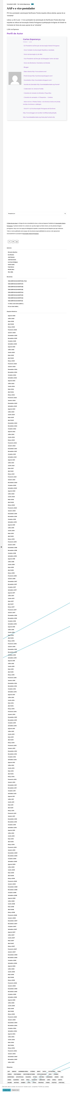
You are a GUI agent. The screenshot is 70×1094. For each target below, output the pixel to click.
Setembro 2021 (12, 457)
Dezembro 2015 (12, 649)
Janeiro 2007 (12, 952)
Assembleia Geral (23, 1071)
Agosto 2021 (11, 460)
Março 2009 (11, 878)
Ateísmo (32, 1071)
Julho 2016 (11, 629)
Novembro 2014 (12, 686)
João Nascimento (12, 259)
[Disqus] (37, 145)
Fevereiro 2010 (12, 847)
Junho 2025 (11, 352)
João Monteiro (11, 257)
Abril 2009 (11, 875)
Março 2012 (11, 776)
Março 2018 (11, 573)
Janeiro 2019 (11, 544)
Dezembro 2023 (12, 403)
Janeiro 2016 (11, 646)
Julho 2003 (11, 1062)
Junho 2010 (11, 836)
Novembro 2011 (12, 788)
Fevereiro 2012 (12, 779)
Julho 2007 (11, 935)
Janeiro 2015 (11, 680)
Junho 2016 (11, 632)
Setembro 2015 (12, 658)
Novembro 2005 (12, 991)
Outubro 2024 (12, 375)
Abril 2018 (11, 570)
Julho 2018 (11, 561)
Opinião (23, 1082)
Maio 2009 (11, 872)
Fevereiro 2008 (12, 915)
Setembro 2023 (12, 406)
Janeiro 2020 (12, 510)
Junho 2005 (11, 1005)
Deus (50, 1074)
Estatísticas (19, 1077)
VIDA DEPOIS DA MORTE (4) (15, 292)
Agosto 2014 (11, 694)
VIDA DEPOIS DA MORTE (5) (15, 289)
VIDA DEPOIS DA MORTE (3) (15, 295)
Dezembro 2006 (12, 954)
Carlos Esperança (31, 39)
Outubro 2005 (12, 994)
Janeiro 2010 (11, 850)
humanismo (49, 1077)
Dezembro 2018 (12, 547)
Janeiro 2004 (12, 1053)
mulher (10, 1082)
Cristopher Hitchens (29, 1074)
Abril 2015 (10, 672)
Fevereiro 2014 (12, 711)
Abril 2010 (11, 841)
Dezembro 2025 (12, 335)
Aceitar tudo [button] (7, 1090)
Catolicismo (51, 1071)
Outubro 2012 (12, 757)
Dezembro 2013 (12, 717)
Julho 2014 (11, 697)
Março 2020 (11, 505)
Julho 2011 (11, 799)
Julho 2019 (11, 527)
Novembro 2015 (12, 652)
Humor (56, 1077)
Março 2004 (11, 1048)
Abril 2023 (11, 420)
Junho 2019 (11, 530)
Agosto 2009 (11, 864)
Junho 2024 (11, 386)
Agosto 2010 (11, 830)
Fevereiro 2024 (12, 397)
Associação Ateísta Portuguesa (31, 233)
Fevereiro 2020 (12, 508)
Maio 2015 (10, 669)
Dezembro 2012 (12, 751)
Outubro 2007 (12, 926)
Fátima (35, 1077)
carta (44, 1071)
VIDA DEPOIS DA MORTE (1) (15, 300)
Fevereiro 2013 (12, 745)
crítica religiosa (41, 1074)
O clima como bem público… (16, 303)
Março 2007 (11, 946)
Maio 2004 (11, 1042)
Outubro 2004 (12, 1028)
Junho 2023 (11, 414)
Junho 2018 (11, 564)
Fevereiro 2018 (12, 576)
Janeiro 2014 (11, 714)
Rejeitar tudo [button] (15, 1090)
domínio (56, 1074)
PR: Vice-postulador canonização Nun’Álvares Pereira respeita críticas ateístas (31, 13)
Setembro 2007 (12, 929)
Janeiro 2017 (11, 612)
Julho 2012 (11, 765)
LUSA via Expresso (13, 29)
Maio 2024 (11, 389)
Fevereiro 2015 (12, 677)
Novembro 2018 (12, 550)
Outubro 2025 (12, 341)
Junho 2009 (11, 870)
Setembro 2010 (12, 827)
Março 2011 (11, 810)
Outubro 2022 (12, 428)
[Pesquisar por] (65, 213)
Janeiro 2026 (11, 332)
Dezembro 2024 (12, 369)
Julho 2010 (11, 833)
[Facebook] (9, 241)
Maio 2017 (11, 601)
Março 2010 (11, 844)
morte (60, 1079)
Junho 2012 (11, 768)
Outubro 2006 (12, 960)
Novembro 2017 (12, 584)
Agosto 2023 (11, 409)
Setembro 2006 (12, 963)
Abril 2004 (11, 1045)
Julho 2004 (11, 1036)
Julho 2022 (11, 434)
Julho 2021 (11, 462)
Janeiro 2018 (11, 578)
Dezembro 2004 (12, 1022)
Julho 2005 (11, 1003)
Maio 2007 (11, 940)
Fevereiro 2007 (12, 949)
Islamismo (16, 1079)
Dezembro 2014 (12, 683)
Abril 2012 (10, 773)
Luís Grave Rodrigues (13, 262)
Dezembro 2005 (12, 988)
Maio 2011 (10, 805)
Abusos (14, 1071)
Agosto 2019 (11, 525)
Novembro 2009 (12, 855)
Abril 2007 (11, 943)
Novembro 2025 (12, 338)
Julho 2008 (11, 901)
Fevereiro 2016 (12, 643)
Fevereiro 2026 (12, 329)
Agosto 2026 (11, 315)
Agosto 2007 (11, 932)
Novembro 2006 (12, 957)
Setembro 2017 (12, 590)
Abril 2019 (10, 536)
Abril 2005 (11, 1011)
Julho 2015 (11, 663)
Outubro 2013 (12, 723)
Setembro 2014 (12, 691)
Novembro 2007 (12, 923)
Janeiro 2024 (12, 400)
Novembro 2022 (12, 426)
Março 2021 (11, 474)
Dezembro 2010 (12, 819)
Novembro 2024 (12, 372)
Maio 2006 (11, 974)
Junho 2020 (11, 496)
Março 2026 (11, 327)
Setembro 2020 (12, 488)
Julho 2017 (11, 595)
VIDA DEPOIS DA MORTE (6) (15, 286)
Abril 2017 (10, 604)
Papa (29, 1082)
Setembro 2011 (12, 793)
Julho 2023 (11, 412)
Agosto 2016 (11, 626)
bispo (38, 1071)
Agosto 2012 (11, 762)
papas (34, 1082)
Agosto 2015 (11, 660)
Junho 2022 (11, 437)
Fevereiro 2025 (12, 363)
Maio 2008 (11, 906)
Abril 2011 (10, 807)
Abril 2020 (11, 502)
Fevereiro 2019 (12, 542)
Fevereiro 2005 (12, 1017)
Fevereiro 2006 (12, 983)
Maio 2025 (11, 355)
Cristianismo (17, 1074)
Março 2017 (11, 607)
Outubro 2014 (12, 689)
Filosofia (28, 1077)
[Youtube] (16, 241)
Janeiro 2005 (11, 1019)
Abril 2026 (11, 324)
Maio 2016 (11, 635)
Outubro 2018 (12, 553)
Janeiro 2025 (11, 366)
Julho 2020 (11, 493)
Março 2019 (11, 539)
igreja (9, 1079)
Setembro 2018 (12, 556)
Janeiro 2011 (11, 816)
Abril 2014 (11, 706)
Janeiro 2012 (11, 782)
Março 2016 (11, 641)
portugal (61, 1082)
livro (48, 1079)
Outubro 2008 (12, 892)
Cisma (59, 1071)
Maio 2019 (11, 533)
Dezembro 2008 (12, 887)
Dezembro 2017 (12, 581)
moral (54, 1079)
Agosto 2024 (11, 380)
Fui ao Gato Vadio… (13, 306)
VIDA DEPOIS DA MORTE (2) (15, 298)
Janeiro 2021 (11, 479)
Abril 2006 (11, 977)
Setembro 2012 (12, 759)
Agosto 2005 (11, 1000)
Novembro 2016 (12, 618)
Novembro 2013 (12, 720)
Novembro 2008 (12, 889)
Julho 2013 (11, 731)
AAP (32, 4)
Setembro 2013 (12, 725)
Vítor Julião (10, 272)
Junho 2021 (11, 465)
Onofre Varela (11, 264)
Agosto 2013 (11, 728)
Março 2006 (11, 980)
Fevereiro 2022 (12, 443)
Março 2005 (11, 1014)
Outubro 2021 (12, 454)
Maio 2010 (11, 838)
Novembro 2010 (12, 822)
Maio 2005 (11, 1008)
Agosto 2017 (11, 592)
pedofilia (41, 1082)
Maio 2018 (11, 567)
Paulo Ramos (11, 267)
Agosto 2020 (11, 491)
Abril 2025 (11, 358)
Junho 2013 (11, 734)
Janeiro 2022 (11, 445)
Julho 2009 (11, 867)
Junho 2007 (11, 938)
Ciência (10, 1074)
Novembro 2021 (12, 451)
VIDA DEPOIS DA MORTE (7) (15, 283)
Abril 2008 (11, 909)
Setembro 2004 (12, 1031)
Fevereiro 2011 (12, 813)
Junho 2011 (11, 802)
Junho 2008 (11, 903)
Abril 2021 (10, 471)
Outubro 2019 (12, 519)
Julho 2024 (11, 383)
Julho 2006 (11, 969)
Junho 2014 (11, 700)
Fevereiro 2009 (12, 881)
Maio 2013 (11, 737)
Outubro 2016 (12, 621)
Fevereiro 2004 (12, 1051)
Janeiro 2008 (12, 918)
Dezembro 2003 (12, 1056)
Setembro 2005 (12, 997)
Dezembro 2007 (12, 920)
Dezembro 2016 (12, 615)
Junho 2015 (11, 666)
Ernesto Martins (12, 252)
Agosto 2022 (11, 431)
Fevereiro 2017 (12, 609)
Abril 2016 (10, 638)
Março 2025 (11, 361)
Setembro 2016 (12, 624)
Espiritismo (11, 1077)
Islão (22, 1079)
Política (54, 1082)
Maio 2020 (11, 499)
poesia (48, 1082)
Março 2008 (11, 912)
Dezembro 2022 (12, 423)
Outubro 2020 (12, 485)
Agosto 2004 (11, 1034)
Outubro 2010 (12, 824)
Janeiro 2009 (12, 884)
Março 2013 (11, 742)
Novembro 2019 (12, 516)
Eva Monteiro (11, 254)
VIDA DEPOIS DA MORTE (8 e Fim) (17, 281)
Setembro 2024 (12, 378)
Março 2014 (11, 708)
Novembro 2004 (12, 1025)
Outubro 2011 (12, 790)
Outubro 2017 (12, 587)
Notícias (16, 1082)
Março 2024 (11, 395)
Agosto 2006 (11, 966)
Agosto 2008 (11, 898)
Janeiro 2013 (11, 748)
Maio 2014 (11, 703)
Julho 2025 (11, 349)
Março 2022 (11, 440)
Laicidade (34, 1079)
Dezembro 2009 (12, 853)
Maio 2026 (11, 321)
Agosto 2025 (11, 346)
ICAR (62, 1077)
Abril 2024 (11, 392)
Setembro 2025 (12, 344)
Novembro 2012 (12, 754)
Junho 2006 (11, 971)
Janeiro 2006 (12, 986)
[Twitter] (13, 241)
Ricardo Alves (11, 269)
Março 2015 (11, 674)
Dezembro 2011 (12, 785)
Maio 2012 (11, 771)
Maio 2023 (11, 417)
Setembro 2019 (12, 522)
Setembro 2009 (12, 861)
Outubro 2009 (12, 858)
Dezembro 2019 (12, 513)
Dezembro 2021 (12, 448)
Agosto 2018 (11, 558)
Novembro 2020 (12, 482)
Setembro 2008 (12, 895)
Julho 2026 (11, 318)
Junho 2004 (11, 1039)
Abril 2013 (10, 739)
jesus (27, 1079)
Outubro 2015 (12, 655)
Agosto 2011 (11, 796)
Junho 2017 (11, 598)
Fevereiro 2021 (12, 477)
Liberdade (42, 1079)
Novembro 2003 (12, 1059)
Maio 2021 (11, 468)
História (41, 1077)
